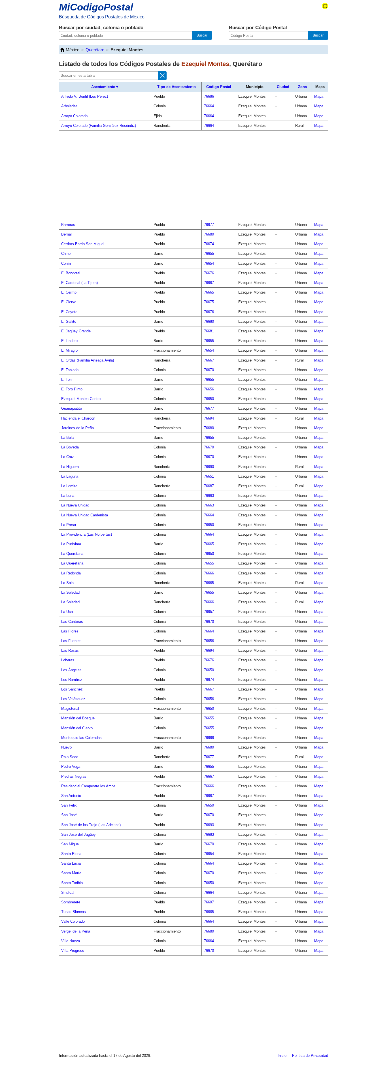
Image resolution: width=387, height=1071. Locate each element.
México (72, 49)
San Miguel (70, 844)
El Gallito (68, 321)
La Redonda (71, 573)
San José (69, 815)
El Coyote (69, 312)
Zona (302, 87)
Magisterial (70, 708)
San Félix (69, 805)
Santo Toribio (72, 883)
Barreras (68, 225)
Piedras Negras (73, 776)
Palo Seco (69, 757)
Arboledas (69, 106)
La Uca (67, 612)
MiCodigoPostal (96, 6)
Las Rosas (70, 650)
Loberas (67, 660)
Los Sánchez (72, 689)
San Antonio (71, 796)
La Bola (67, 437)
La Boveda (70, 447)
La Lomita (69, 486)
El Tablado (69, 370)
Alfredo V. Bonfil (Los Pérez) (84, 96)
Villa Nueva (70, 941)
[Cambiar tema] (325, 6)
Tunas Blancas (73, 912)
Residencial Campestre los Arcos (88, 786)
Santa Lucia (71, 863)
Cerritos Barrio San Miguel (82, 244)
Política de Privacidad (310, 1055)
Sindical (67, 892)
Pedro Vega (70, 766)
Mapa (318, 96)
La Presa (68, 525)
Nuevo (66, 747)
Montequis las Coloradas (81, 738)
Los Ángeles (71, 670)
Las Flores (69, 631)
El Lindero (69, 341)
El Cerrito (68, 292)
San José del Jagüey (78, 834)
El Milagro (69, 350)
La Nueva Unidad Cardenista (84, 515)
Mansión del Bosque (78, 718)
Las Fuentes (71, 641)
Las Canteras (72, 621)
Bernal (66, 234)
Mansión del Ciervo (77, 728)
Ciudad (283, 87)
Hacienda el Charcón (78, 418)
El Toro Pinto (71, 389)
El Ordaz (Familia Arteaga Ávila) (87, 360)
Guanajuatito (71, 408)
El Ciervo (68, 302)
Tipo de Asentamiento (176, 87)
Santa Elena (71, 854)
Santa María (71, 873)
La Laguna (69, 476)
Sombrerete (70, 902)
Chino (66, 253)
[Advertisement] (193, 175)
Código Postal (218, 87)
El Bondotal (70, 273)
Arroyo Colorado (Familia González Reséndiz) (98, 125)
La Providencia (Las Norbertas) (86, 534)
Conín (66, 263)
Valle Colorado (73, 921)
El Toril (67, 379)
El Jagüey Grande (76, 331)
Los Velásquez (73, 699)
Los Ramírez (71, 679)
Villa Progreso (72, 950)
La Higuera (70, 467)
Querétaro (95, 49)
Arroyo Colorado (74, 116)
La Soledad (70, 592)
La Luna (67, 495)
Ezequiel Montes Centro (81, 399)
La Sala (67, 583)
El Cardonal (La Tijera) (79, 283)
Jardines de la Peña (77, 428)
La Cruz (67, 457)
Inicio (282, 1055)
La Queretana (72, 553)
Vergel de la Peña (75, 931)
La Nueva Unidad (75, 505)
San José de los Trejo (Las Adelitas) (91, 825)
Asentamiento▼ (105, 87)
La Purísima (71, 544)
